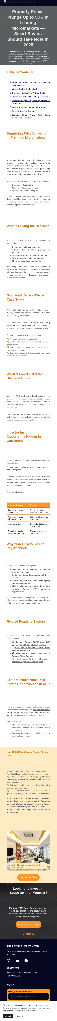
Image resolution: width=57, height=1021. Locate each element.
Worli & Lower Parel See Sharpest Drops (30, 97)
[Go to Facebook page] (26, 960)
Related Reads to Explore (23, 111)
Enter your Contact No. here (20, 992)
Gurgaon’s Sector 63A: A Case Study (28, 93)
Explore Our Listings (28, 924)
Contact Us (28, 933)
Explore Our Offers (28, 877)
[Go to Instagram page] (8, 960)
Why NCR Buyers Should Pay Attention (29, 107)
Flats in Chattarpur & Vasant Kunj (30, 725)
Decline (20, 1016)
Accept (8, 1016)
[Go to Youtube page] (17, 960)
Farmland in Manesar (21, 733)
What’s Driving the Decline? (24, 89)
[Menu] (51, 3)
